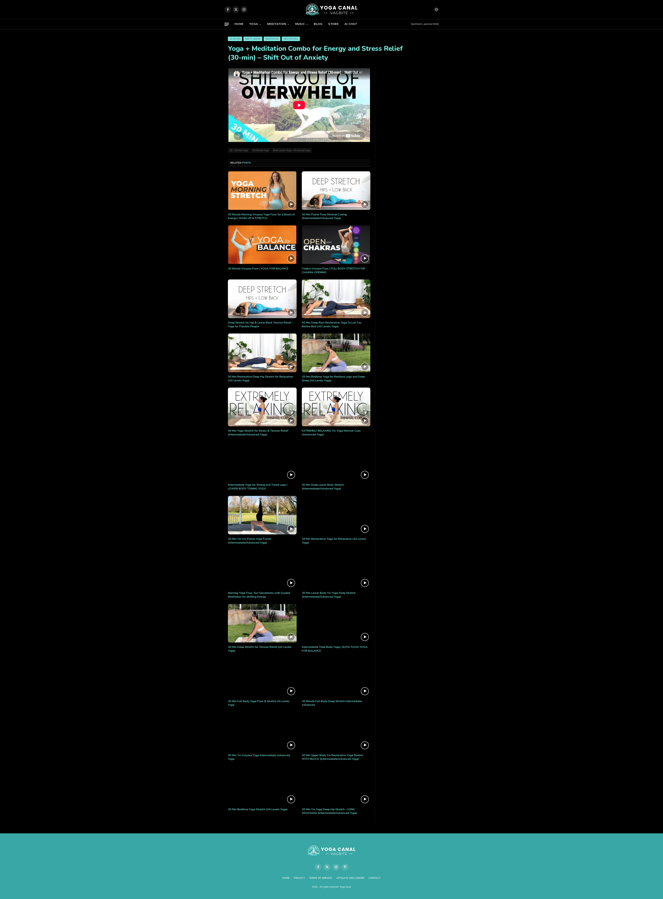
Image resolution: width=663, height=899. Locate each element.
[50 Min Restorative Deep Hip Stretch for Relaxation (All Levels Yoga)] (262, 353)
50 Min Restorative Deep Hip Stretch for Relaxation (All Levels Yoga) (260, 378)
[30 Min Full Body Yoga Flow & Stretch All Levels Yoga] (262, 677)
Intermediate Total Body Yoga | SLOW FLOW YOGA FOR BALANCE (335, 649)
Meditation (276, 24)
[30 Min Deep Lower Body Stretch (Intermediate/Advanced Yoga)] (336, 461)
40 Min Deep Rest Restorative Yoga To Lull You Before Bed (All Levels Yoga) (331, 324)
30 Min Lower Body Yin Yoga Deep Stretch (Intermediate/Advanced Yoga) (328, 595)
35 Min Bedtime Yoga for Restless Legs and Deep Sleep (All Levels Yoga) (333, 378)
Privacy (299, 878)
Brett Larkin (253, 38)
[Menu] (226, 24)
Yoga (253, 24)
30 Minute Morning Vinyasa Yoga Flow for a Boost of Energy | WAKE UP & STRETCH (261, 216)
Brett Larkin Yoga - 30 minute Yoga (291, 150)
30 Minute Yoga (260, 150)
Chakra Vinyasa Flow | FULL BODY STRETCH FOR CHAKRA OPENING (333, 270)
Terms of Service (320, 878)
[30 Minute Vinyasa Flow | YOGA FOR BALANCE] (262, 244)
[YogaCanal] (331, 9)
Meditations (291, 38)
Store (333, 24)
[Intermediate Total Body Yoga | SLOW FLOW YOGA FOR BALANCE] (336, 623)
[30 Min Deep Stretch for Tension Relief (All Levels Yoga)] (262, 623)
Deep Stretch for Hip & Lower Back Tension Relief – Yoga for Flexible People (260, 324)
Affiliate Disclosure (350, 878)
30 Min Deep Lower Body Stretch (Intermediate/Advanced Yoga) (323, 487)
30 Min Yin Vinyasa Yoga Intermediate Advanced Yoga (259, 757)
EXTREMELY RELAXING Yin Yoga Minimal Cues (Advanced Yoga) (331, 432)
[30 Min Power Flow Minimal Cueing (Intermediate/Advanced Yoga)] (336, 190)
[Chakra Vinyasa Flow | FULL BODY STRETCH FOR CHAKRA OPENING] (336, 244)
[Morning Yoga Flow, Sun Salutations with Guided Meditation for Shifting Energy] (262, 569)
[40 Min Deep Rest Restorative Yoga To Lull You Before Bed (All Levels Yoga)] (336, 298)
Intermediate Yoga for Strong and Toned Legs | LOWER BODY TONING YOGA (257, 487)
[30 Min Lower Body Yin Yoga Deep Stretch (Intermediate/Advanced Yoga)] (336, 569)
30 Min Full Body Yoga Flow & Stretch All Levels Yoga (259, 703)
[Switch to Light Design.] (436, 9)
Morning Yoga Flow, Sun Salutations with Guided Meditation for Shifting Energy (259, 595)
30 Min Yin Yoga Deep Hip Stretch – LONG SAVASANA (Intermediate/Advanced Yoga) (329, 811)
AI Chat (350, 24)
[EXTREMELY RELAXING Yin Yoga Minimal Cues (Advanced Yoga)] (336, 407)
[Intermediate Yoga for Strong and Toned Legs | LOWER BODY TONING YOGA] (262, 461)
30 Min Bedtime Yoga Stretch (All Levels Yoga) (257, 809)
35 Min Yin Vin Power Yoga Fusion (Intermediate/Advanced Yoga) (249, 541)
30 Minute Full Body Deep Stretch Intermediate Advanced (332, 703)
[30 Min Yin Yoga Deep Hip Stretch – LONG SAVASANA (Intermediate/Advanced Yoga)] (336, 785)
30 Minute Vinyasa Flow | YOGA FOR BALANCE (258, 268)
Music (300, 24)
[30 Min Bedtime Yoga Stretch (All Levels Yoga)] (262, 785)
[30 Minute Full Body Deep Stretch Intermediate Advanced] (336, 677)
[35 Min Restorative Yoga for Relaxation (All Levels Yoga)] (336, 515)
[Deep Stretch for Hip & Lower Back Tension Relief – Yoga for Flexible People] (262, 298)
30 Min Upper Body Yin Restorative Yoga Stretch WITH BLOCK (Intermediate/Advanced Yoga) (332, 757)
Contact (374, 878)
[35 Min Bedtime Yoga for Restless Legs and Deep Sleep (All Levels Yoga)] (336, 353)
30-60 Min (235, 38)
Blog (318, 24)
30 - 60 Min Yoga (239, 150)
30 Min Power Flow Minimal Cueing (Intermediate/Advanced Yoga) (324, 216)
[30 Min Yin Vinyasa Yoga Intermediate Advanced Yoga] (262, 731)
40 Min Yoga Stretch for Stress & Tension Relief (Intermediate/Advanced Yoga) (258, 432)
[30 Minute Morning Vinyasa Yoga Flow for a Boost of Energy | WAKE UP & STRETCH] (262, 190)
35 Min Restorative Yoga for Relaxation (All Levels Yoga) (334, 541)
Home (238, 24)
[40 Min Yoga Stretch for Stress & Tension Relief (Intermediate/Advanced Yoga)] (262, 407)
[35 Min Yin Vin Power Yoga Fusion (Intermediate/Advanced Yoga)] (262, 515)
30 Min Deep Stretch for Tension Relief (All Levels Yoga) (259, 649)
